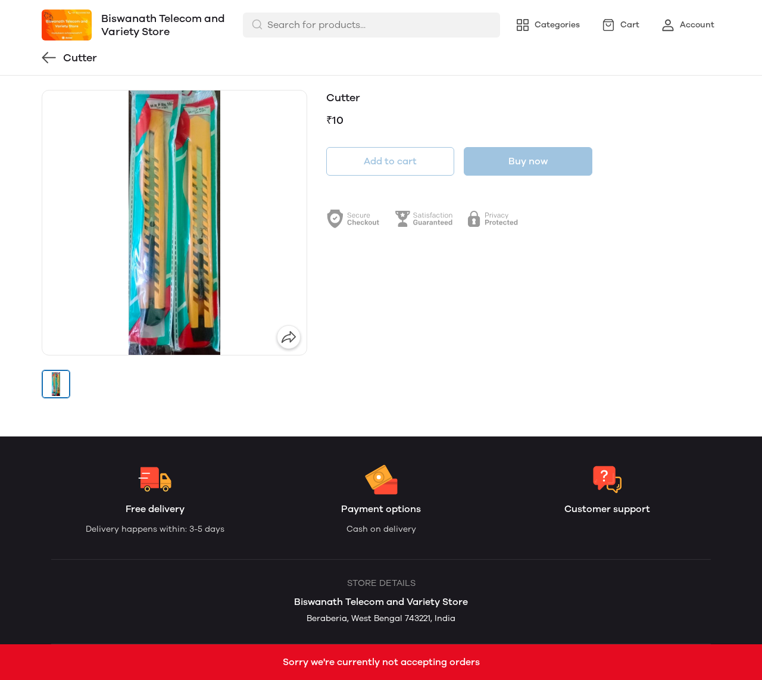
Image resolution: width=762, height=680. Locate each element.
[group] (174, 223)
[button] (56, 384)
